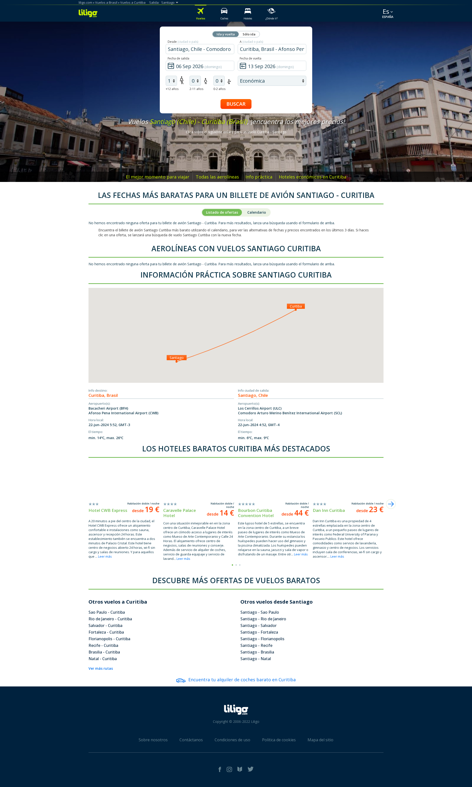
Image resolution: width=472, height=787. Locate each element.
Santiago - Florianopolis (262, 638)
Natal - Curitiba (102, 658)
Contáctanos (191, 739)
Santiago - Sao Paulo (259, 612)
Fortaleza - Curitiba (106, 632)
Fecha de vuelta (250, 58)
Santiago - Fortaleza (259, 632)
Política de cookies (279, 739)
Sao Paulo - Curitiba (106, 612)
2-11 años (196, 89)
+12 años (172, 89)
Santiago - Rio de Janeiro (263, 619)
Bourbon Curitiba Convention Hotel (256, 512)
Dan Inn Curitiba (329, 510)
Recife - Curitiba (103, 645)
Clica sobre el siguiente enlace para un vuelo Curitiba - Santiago (236, 132)
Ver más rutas (100, 668)
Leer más (105, 556)
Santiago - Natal (255, 658)
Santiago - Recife (256, 645)
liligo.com (85, 2)
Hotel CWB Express (107, 510)
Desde (183, 42)
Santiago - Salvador (258, 625)
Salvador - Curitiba (105, 625)
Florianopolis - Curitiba (109, 638)
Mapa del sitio (320, 739)
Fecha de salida (178, 58)
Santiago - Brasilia (257, 652)
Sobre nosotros (153, 739)
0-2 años (219, 89)
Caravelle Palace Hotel (179, 512)
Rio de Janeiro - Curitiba (110, 619)
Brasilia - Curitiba (104, 652)
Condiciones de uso (232, 739)
